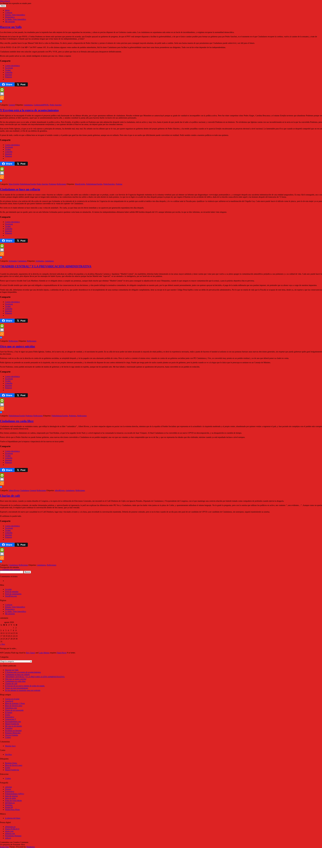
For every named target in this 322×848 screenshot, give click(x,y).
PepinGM (9, 807)
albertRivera (60, 490)
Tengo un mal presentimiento (16, 688)
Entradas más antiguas (10, 569)
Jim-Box (8, 754)
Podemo (119, 184)
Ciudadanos (22, 261)
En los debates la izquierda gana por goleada (22, 690)
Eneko (7, 715)
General (12, 105)
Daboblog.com (11, 708)
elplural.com (10, 833)
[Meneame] (161, 98)
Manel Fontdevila (12, 724)
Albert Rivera (14, 490)
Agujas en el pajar (12, 699)
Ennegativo (9, 717)
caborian (8, 787)
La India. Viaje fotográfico (15, 19)
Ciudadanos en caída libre (17, 421)
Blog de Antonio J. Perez (15, 703)
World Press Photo (12, 809)
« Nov (2, 644)
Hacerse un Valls (11, 27)
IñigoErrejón (80, 184)
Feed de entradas (11, 591)
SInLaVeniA (5, 1)
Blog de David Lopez (13, 706)
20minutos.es (10, 827)
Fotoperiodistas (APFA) (14, 794)
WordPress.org (11, 596)
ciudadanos (28, 105)
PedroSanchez (109, 184)
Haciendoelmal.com (13, 721)
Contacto (8, 12)
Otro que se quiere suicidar (17, 346)
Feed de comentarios (13, 594)
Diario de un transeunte (14, 710)
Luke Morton (44, 653)
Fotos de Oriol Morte (13, 800)
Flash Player (62, 653)
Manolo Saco (10, 746)
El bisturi (8, 712)
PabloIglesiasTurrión (28, 184)
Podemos (52, 184)
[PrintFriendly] (161, 90)
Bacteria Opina (11, 763)
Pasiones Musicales (12, 733)
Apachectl (9, 701)
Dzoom (8, 789)
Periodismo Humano (13, 836)
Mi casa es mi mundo (13, 726)
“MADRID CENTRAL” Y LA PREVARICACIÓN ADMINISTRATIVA (45, 266)
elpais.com (9, 831)
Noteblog (8, 728)
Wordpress (30, 847)
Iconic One (4, 847)
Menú (3, 6)
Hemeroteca (10, 17)
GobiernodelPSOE (41, 105)
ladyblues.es (10, 803)
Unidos (8, 737)
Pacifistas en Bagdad (13, 730)
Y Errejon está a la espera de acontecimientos (29, 110)
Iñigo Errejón (14, 184)
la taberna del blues (12, 818)
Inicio (7, 10)
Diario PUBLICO (12, 829)
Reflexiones (61, 184)
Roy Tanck (30, 653)
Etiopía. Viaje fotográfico (15, 15)
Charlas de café (10, 495)
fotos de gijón (10, 798)
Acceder (8, 589)
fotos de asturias (11, 796)
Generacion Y (10, 719)
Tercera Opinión (11, 735)
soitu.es (8, 838)
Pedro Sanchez (56, 105)
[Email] (161, 94)
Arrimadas (13, 261)
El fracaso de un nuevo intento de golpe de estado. (25, 686)
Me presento (10, 22)
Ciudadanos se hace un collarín (20, 189)
